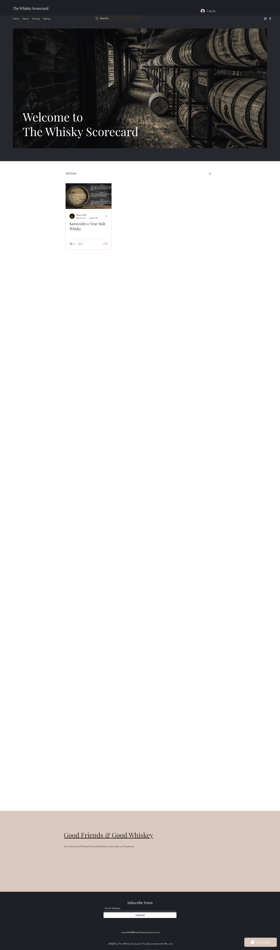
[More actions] (107, 216)
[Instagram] (265, 18)
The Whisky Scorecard (30, 8)
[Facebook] (270, 18)
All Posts (70, 173)
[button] (210, 174)
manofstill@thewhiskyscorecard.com (140, 932)
